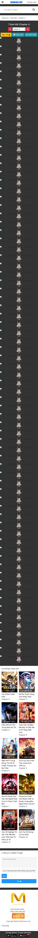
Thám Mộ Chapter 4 (19, 24)
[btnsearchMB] (34, 9)
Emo (4, 876)
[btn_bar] (2, 2)
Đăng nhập (32, 2)
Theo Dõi (19, 35)
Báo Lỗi (5, 35)
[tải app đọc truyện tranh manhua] (16, 2)
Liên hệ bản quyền (17, 909)
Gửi (18, 881)
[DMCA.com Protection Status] (18, 915)
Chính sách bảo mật (17, 911)
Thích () (32, 35)
